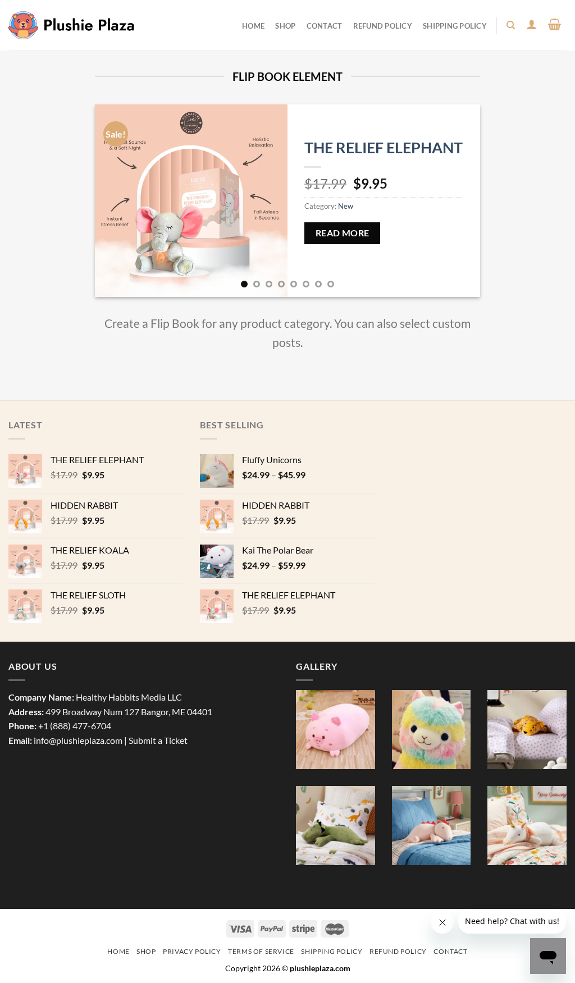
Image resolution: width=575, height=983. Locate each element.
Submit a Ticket (158, 740)
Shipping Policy (455, 25)
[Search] (511, 25)
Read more (342, 233)
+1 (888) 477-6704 (74, 725)
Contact (325, 25)
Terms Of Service (261, 951)
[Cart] (555, 24)
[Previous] (117, 200)
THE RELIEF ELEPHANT (383, 147)
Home (253, 25)
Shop (285, 25)
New (345, 206)
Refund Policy (382, 25)
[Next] (458, 200)
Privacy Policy (192, 951)
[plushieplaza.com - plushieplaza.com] (71, 25)
